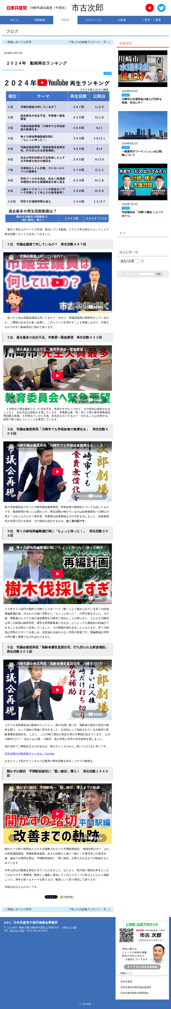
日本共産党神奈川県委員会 (135, 993)
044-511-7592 (17, 930)
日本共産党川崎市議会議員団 (136, 987)
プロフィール (94, 19)
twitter (161, 8)
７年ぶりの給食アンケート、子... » (89, 42)
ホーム (14, 19)
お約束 (122, 19)
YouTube (149, 8)
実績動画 (39, 19)
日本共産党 (126, 981)
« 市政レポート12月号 (18, 42)
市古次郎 (87, 7)
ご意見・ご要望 (151, 19)
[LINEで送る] (66, 897)
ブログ (65, 19)
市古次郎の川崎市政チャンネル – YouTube (29, 753)
